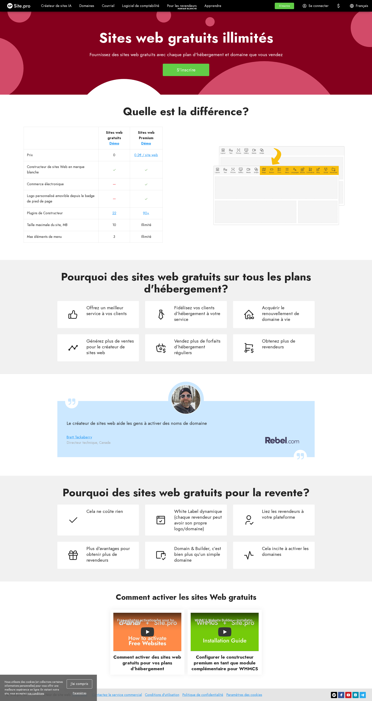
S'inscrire (186, 69)
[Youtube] (348, 695)
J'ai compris (79, 683)
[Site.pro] (334, 695)
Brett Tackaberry (79, 437)
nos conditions (36, 693)
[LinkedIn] (355, 695)
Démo (114, 143)
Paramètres (79, 693)
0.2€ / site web (146, 155)
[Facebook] (341, 695)
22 (114, 213)
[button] (284, 6)
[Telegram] (363, 695)
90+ (146, 213)
